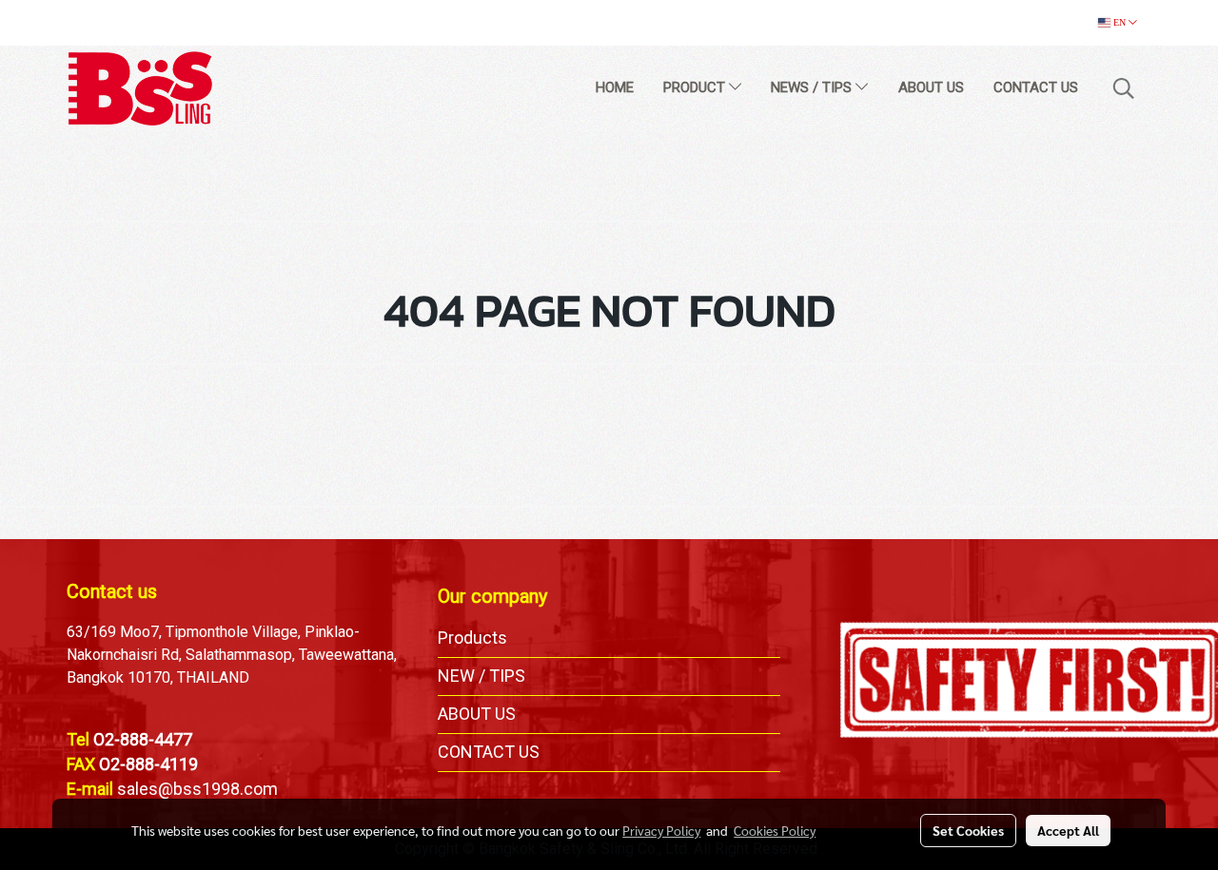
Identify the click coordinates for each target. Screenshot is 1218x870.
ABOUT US (931, 87)
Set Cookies (968, 830)
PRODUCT (696, 87)
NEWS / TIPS (813, 87)
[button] (1124, 88)
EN (1119, 22)
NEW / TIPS (481, 676)
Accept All (1068, 830)
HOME (615, 87)
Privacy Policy (661, 830)
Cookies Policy (774, 830)
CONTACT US (1035, 87)
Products (472, 638)
